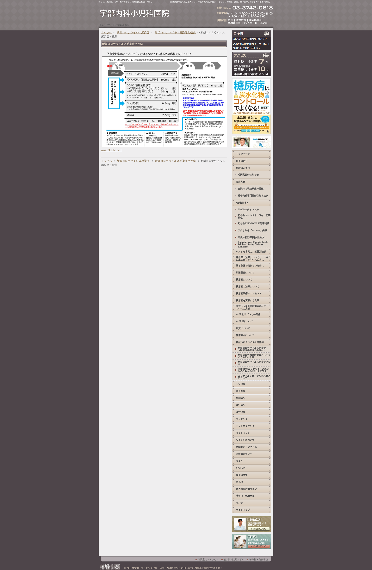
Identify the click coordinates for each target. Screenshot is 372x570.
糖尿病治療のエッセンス (249, 293)
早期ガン (240, 398)
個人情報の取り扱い (246, 488)
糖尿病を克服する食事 (247, 300)
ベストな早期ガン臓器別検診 (251, 251)
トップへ (106, 32)
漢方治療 (240, 412)
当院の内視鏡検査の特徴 (251, 188)
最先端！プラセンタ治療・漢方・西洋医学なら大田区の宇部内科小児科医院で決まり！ (177, 568)
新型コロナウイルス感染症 (133, 32)
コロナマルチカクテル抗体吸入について (254, 376)
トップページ (243, 154)
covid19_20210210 (111, 150)
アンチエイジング (245, 426)
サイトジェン (243, 433)
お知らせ (240, 468)
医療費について (244, 454)
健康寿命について (245, 335)
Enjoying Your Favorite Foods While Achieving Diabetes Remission (253, 244)
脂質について (243, 328)
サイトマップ (243, 509)
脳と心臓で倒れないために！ (251, 265)
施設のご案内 (243, 167)
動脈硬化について (245, 272)
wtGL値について (244, 321)
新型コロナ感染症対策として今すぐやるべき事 (254, 356)
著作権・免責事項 (245, 495)
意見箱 (239, 481)
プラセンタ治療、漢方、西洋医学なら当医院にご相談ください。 (126, 2)
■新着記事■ (242, 202)
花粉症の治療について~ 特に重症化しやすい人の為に (252, 258)
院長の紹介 (242, 161)
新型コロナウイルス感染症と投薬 (175, 32)
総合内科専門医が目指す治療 (253, 195)
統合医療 (240, 391)
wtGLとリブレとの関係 (248, 314)
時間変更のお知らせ (248, 174)
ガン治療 (240, 384)
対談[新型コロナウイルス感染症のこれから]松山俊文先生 (253, 370)
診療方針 (240, 181)
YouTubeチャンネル (248, 209)
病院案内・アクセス (246, 447)
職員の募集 (242, 474)
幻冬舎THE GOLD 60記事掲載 (253, 223)
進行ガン (240, 405)
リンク (239, 502)
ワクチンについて (245, 440)
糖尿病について (244, 279)
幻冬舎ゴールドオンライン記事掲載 (254, 216)
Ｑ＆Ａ (239, 461)
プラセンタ (242, 419)
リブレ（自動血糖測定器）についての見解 (251, 307)
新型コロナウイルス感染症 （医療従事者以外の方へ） (252, 349)
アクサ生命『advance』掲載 (252, 230)
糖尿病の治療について (247, 286)
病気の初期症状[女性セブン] (252, 237)
